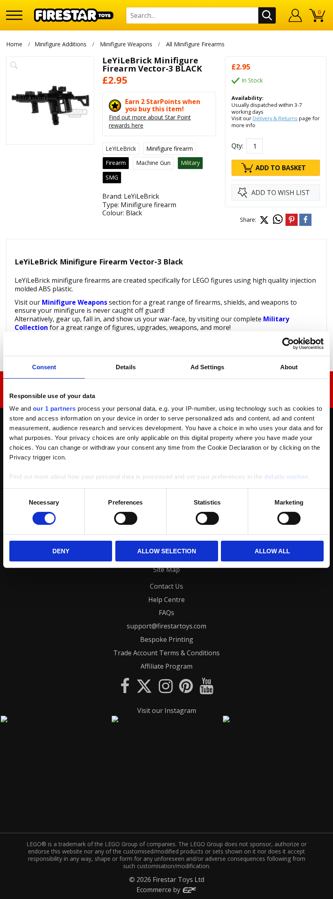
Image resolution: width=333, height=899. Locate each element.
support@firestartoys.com (166, 626)
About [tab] (289, 366)
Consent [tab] (44, 366)
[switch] (125, 518)
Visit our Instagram (166, 710)
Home (14, 44)
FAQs (166, 612)
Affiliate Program (166, 666)
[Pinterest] (186, 685)
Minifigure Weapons (126, 44)
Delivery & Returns (275, 118)
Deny (60, 551)
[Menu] (14, 15)
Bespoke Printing (166, 639)
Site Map (166, 569)
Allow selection (166, 551)
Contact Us (166, 586)
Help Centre (166, 599)
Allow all (272, 551)
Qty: (237, 145)
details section (286, 476)
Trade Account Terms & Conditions (166, 652)
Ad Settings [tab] (207, 366)
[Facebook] (125, 685)
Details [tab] (126, 366)
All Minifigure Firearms (195, 44)
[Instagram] (166, 685)
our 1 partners (54, 408)
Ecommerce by (159, 889)
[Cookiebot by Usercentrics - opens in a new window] (288, 343)
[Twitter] (144, 685)
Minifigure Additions (60, 44)
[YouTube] (206, 685)
